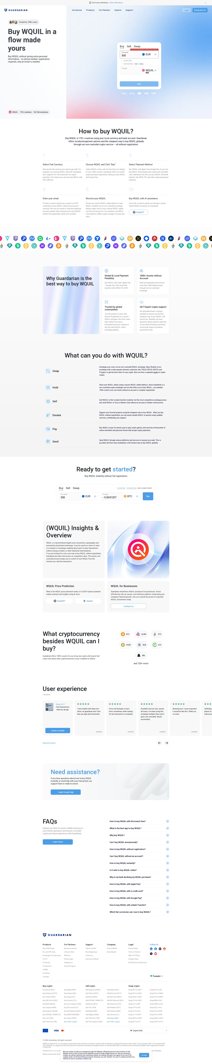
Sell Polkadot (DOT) (114, 1007)
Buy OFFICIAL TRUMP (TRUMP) (52, 1014)
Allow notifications (116, 3)
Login (186, 10)
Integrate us (68, 962)
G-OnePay (46, 973)
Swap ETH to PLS (134, 1011)
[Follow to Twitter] (151, 953)
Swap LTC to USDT (134, 1014)
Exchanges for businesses (52, 955)
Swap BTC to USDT (135, 990)
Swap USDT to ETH (156, 1022)
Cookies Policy (133, 959)
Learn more (58, 842)
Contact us (128, 606)
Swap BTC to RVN (156, 1014)
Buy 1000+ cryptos (70, 1022)
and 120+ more (141, 663)
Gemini (90, 601)
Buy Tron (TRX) (48, 1018)
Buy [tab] (122, 46)
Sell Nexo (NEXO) (91, 997)
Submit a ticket (91, 948)
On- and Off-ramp (49, 952)
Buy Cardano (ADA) (49, 1007)
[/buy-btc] (125, 634)
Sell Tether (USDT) (92, 993)
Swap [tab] (137, 46)
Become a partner (70, 948)
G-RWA (45, 970)
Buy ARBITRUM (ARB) (71, 1014)
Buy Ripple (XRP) (70, 990)
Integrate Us (200, 10)
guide (155, 372)
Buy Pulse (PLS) (69, 997)
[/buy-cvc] (157, 645)
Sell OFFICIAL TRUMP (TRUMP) (95, 1000)
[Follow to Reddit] (164, 949)
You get (124, 68)
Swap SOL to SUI (155, 1007)
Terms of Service (134, 952)
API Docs (67, 955)
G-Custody (46, 962)
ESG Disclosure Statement (137, 962)
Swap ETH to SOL (134, 1007)
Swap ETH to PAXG (156, 997)
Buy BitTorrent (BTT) (71, 1007)
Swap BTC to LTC (134, 1022)
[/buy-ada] (141, 645)
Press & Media (112, 948)
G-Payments (47, 966)
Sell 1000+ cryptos (113, 1022)
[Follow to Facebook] (155, 949)
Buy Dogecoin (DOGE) (50, 1011)
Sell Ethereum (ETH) (114, 1004)
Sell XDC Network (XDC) (115, 1000)
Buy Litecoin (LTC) (70, 1000)
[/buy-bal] (141, 655)
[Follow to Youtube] (155, 953)
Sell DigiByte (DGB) (92, 1014)
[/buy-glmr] (141, 634)
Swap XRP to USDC (135, 1018)
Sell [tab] (129, 46)
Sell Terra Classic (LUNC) (94, 1022)
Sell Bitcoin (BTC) (92, 1004)
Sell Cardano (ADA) (113, 1011)
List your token (69, 952)
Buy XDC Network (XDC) (72, 1011)
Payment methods (92, 959)
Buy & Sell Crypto (49, 948)
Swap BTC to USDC (135, 993)
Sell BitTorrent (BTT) (114, 993)
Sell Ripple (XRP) (91, 1011)
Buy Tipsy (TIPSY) (70, 1018)
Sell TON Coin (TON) (92, 1018)
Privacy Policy (133, 948)
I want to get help (65, 792)
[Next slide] (166, 743)
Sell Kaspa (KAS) (113, 1018)
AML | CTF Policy (134, 955)
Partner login (68, 959)
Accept (144, 1055)
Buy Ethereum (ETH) (50, 993)
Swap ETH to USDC (135, 1000)
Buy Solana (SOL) (70, 993)
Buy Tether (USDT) (49, 997)
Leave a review (57, 730)
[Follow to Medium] (160, 949)
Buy (148, 496)
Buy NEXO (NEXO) (49, 1004)
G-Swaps (46, 977)
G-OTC (45, 959)
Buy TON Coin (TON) (50, 1022)
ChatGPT (140, 212)
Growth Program (70, 966)
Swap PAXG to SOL (156, 1004)
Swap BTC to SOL (156, 990)
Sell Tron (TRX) (91, 1007)
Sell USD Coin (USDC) (114, 997)
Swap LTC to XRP (134, 1004)
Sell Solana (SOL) (113, 990)
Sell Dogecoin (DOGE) (93, 990)
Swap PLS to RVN (156, 1011)
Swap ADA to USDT (156, 1018)
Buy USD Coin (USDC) (50, 1000)
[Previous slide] (159, 743)
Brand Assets (111, 952)
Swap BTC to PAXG (156, 993)
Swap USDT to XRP (135, 997)
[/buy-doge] (126, 645)
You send (125, 52)
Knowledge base (91, 952)
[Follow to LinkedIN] (151, 949)
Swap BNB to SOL (156, 1000)
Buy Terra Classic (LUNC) (72, 1004)
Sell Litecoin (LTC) (113, 1014)
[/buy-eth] (157, 634)
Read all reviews (49, 743)
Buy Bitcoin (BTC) (49, 990)
